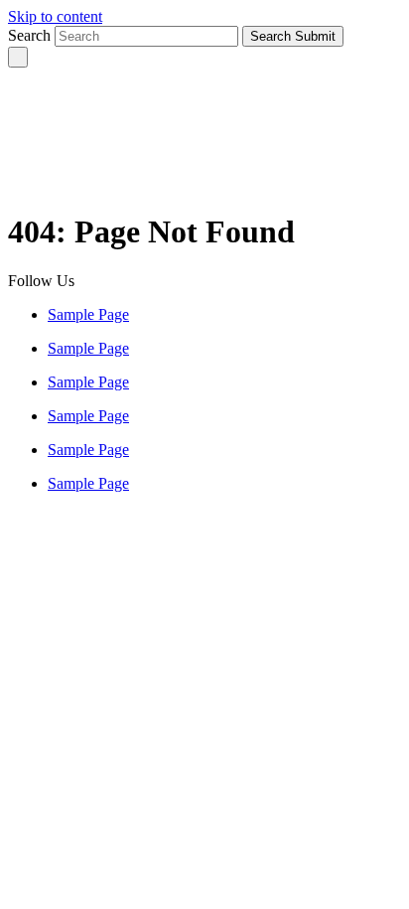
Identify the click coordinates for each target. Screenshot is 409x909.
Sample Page (88, 314)
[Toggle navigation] (18, 57)
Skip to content (55, 16)
